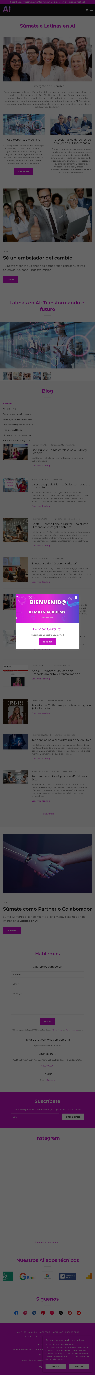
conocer (48, 642)
